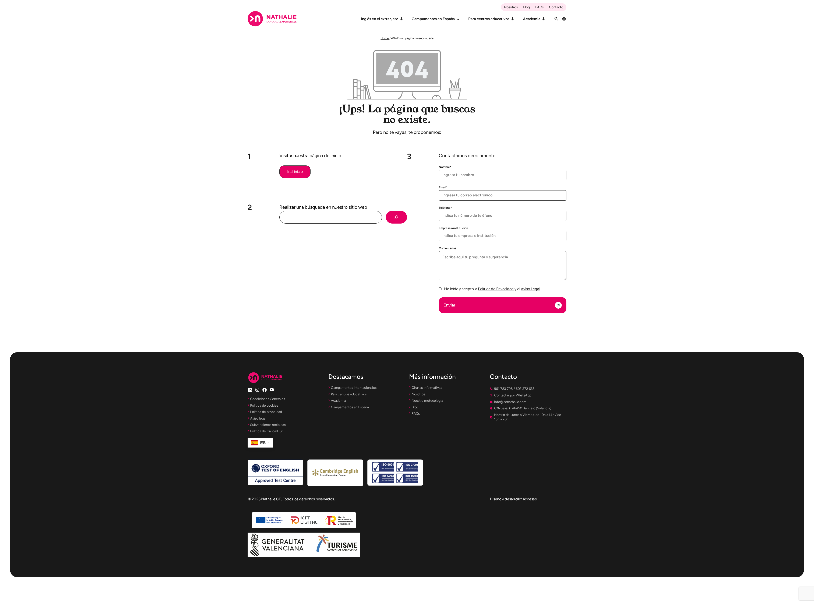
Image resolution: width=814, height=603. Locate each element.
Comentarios (447, 248)
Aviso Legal (530, 289)
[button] (295, 171)
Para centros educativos (488, 19)
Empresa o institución (453, 228)
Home (385, 38)
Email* (443, 187)
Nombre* (445, 167)
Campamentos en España (433, 19)
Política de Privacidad (496, 289)
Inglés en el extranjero (379, 19)
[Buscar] (396, 217)
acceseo (530, 499)
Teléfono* (445, 208)
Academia (531, 19)
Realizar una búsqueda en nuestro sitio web (323, 207)
